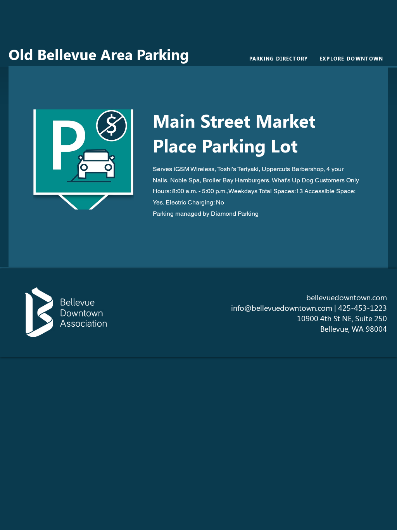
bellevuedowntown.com (346, 297)
